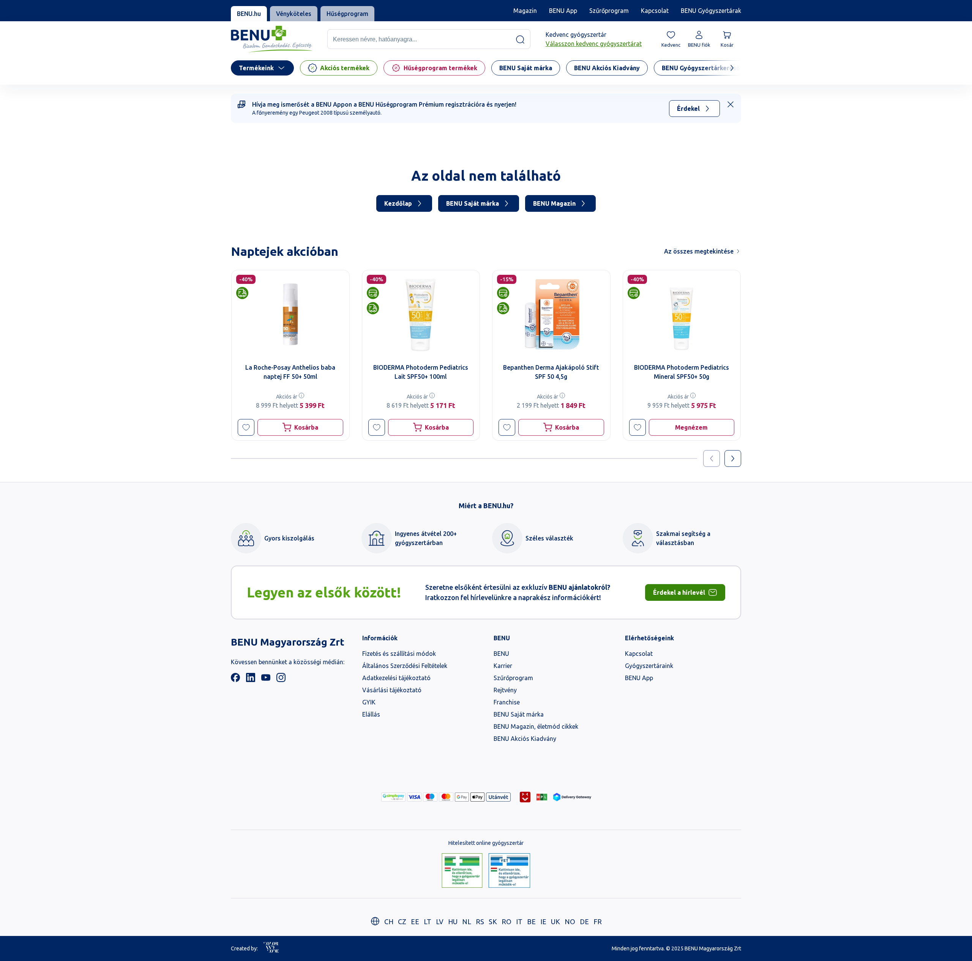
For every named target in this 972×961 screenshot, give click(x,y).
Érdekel (688, 108)
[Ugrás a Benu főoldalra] (271, 39)
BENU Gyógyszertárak (711, 10)
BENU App (563, 10)
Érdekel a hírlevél (679, 592)
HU (453, 921)
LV (439, 921)
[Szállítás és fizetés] (393, 797)
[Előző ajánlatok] (711, 458)
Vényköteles (293, 13)
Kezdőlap (398, 203)
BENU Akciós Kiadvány (525, 738)
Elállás (371, 714)
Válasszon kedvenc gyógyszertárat (594, 44)
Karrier (503, 665)
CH (388, 921)
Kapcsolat (655, 10)
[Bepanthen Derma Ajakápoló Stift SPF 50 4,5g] (551, 314)
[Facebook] (235, 679)
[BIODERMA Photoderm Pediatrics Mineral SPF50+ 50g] (682, 314)
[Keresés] (520, 39)
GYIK (369, 702)
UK (555, 921)
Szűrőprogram (609, 10)
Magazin (525, 10)
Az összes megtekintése (699, 251)
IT (519, 921)
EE (415, 921)
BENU (501, 653)
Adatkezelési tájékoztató (396, 677)
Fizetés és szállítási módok (399, 653)
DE (584, 921)
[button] (246, 427)
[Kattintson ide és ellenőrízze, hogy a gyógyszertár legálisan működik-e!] (462, 871)
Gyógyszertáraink (649, 665)
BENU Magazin (554, 203)
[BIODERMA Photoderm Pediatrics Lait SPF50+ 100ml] (421, 314)
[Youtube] (265, 679)
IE (543, 921)
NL (466, 921)
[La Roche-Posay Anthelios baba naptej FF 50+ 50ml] (290, 314)
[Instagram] (281, 679)
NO (570, 921)
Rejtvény (505, 690)
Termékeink (256, 68)
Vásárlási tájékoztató (391, 690)
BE (531, 921)
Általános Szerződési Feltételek (404, 665)
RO (506, 921)
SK (493, 921)
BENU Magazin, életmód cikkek (536, 726)
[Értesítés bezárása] (730, 104)
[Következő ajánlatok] (732, 458)
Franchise (507, 702)
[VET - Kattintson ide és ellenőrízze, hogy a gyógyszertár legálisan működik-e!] (509, 871)
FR (597, 921)
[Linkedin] (250, 679)
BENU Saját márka (472, 203)
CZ (402, 921)
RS (480, 921)
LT (427, 921)
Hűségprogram (347, 13)
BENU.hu (249, 13)
